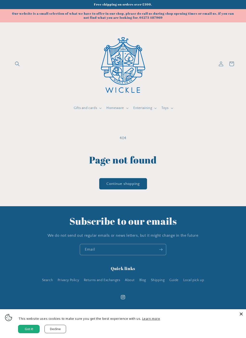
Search (47, 280)
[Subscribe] (160, 249)
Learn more (151, 318)
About (130, 280)
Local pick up (193, 280)
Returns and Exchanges (102, 280)
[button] (17, 64)
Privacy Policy (68, 280)
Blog (142, 280)
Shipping (158, 280)
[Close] (241, 314)
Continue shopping (123, 184)
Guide (173, 280)
